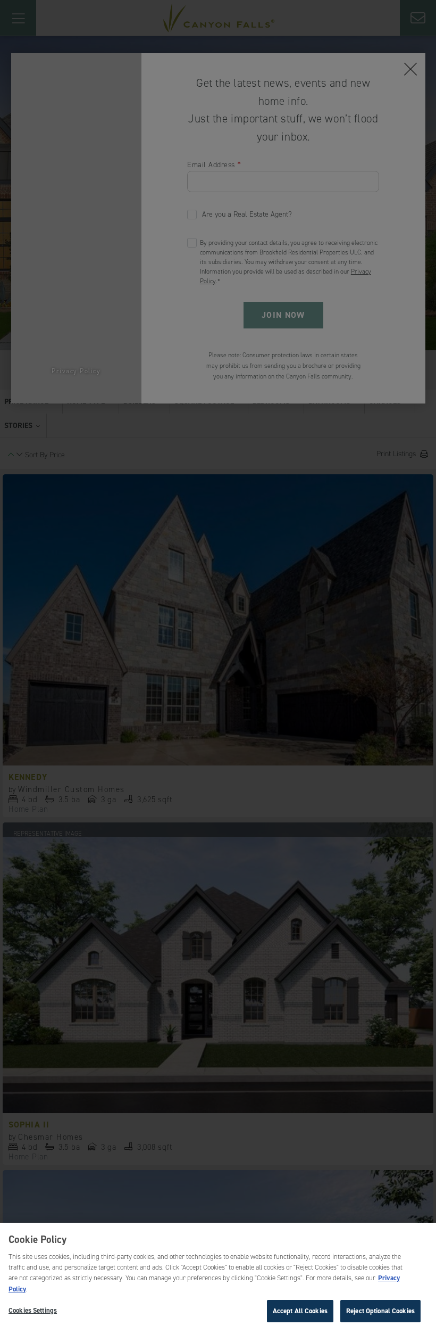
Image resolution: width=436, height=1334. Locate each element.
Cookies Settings (33, 1310)
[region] (218, 1278)
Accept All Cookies (300, 1310)
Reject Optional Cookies (380, 1310)
